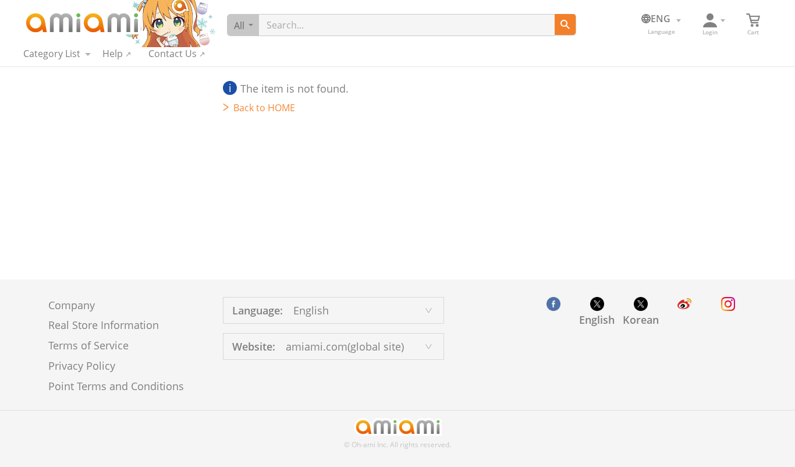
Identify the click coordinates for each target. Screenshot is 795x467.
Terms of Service (88, 345)
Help (112, 53)
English (597, 320)
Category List (51, 53)
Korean (641, 320)
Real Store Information (103, 325)
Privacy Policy (81, 366)
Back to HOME (264, 107)
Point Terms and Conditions (116, 386)
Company (71, 305)
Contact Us (172, 53)
